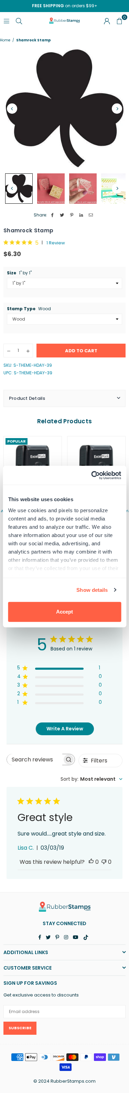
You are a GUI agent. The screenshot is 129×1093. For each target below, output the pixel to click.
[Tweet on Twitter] (62, 215)
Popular (16, 441)
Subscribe (20, 1028)
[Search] (19, 20)
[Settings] (107, 20)
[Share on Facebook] (52, 215)
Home (5, 40)
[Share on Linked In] (81, 215)
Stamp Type (29, 309)
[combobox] (91, 779)
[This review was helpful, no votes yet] (91, 862)
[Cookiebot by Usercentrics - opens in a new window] (92, 475)
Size (19, 273)
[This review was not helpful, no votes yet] (103, 862)
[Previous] (12, 108)
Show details (92, 590)
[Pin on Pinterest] (71, 215)
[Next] (117, 108)
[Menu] (6, 20)
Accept (64, 612)
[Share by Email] (91, 215)
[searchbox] (35, 759)
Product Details (27, 398)
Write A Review (64, 728)
